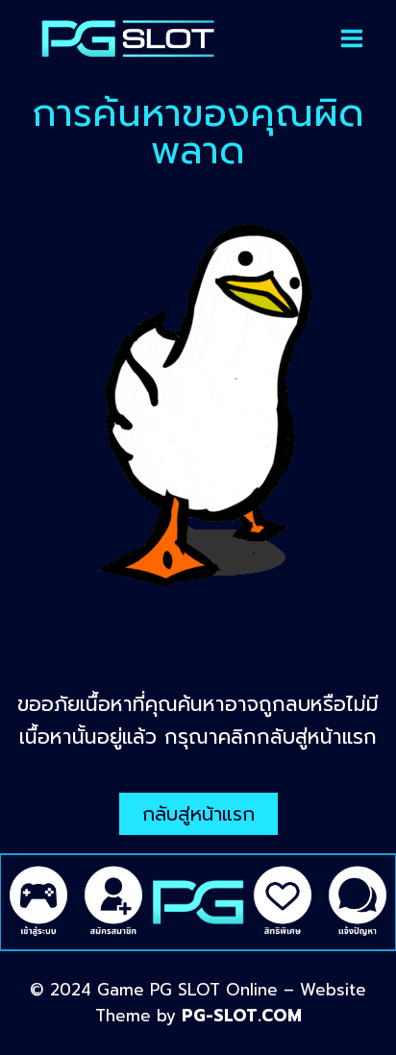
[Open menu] (352, 38)
